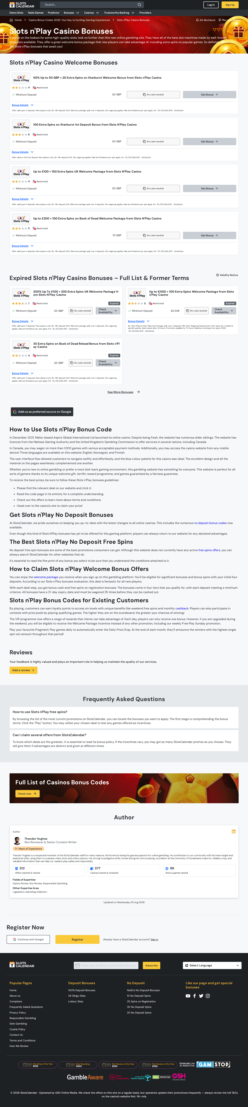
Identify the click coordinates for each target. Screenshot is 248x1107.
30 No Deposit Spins (139, 1007)
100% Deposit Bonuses (81, 990)
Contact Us (16, 1034)
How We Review (19, 1046)
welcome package (46, 577)
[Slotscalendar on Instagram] (209, 995)
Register (77, 939)
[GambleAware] (181, 110)
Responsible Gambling (23, 1018)
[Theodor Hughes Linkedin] (234, 831)
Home (13, 990)
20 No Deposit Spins (139, 1012)
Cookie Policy (17, 1029)
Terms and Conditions (22, 1040)
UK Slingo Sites (77, 995)
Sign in (154, 939)
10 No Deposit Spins (139, 995)
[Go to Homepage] (22, 5)
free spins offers (209, 550)
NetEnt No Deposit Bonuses (143, 990)
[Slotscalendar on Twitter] (202, 995)
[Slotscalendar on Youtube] (189, 995)
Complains (16, 1001)
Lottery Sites (75, 1001)
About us (15, 995)
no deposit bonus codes (210, 523)
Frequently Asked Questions (26, 1007)
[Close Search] (139, 4)
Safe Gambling (18, 1023)
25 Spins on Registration (141, 1001)
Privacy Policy (18, 1012)
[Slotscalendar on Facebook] (195, 995)
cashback (182, 608)
